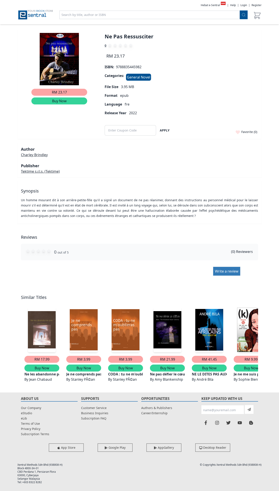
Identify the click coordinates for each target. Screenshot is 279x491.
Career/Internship (154, 413)
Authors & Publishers (156, 408)
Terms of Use (30, 423)
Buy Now (59, 101)
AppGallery (165, 447)
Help (233, 5)
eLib (24, 418)
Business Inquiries (94, 413)
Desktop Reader (214, 447)
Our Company (31, 408)
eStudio (26, 413)
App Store (67, 447)
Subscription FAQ (93, 418)
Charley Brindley (34, 154)
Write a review (226, 271)
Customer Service (94, 408)
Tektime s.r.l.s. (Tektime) (40, 171)
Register (257, 5)
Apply (165, 130)
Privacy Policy (30, 429)
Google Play (117, 447)
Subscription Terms (35, 434)
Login (243, 5)
